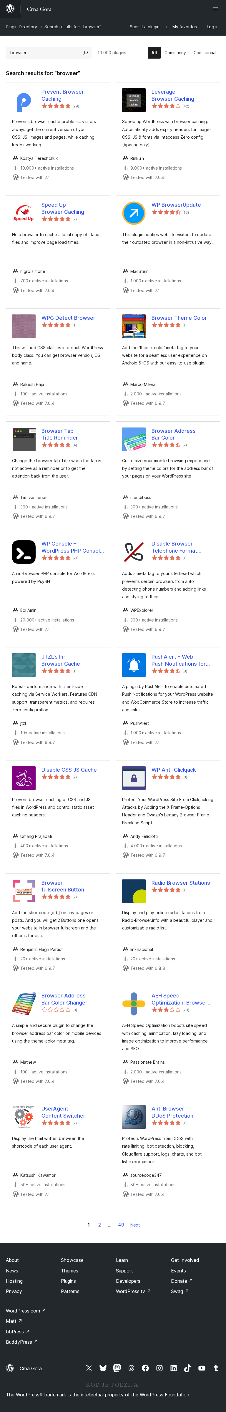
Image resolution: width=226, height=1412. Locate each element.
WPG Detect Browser (68, 318)
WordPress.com (26, 1311)
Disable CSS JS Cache (69, 770)
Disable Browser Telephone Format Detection (174, 547)
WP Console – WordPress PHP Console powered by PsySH (72, 547)
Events (178, 1271)
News (12, 1271)
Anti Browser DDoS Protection (172, 1112)
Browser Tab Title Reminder (59, 434)
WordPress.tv (133, 1291)
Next (135, 1224)
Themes (69, 1271)
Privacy (14, 1291)
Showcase (72, 1260)
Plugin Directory (21, 26)
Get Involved (185, 1260)
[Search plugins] (86, 53)
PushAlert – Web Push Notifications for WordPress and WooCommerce (179, 660)
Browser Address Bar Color (174, 434)
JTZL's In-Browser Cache (60, 660)
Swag (180, 1291)
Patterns (70, 1291)
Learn (122, 1260)
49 (121, 1225)
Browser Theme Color (179, 318)
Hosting (14, 1281)
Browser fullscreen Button (62, 886)
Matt (14, 1321)
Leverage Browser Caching (173, 95)
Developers (128, 1281)
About (12, 1260)
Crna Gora (31, 1368)
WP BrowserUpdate (176, 205)
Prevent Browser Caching (62, 95)
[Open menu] (216, 9)
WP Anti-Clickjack (174, 770)
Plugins (68, 1281)
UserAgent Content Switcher (63, 1112)
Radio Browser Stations (181, 883)
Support (124, 1271)
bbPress (18, 1332)
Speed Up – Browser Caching (62, 208)
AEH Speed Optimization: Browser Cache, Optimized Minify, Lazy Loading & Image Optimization (183, 999)
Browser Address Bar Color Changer (64, 998)
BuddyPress (22, 1342)
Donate (182, 1281)
